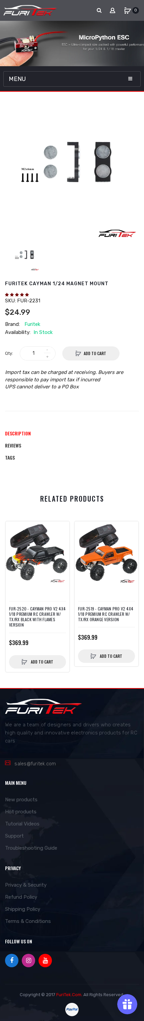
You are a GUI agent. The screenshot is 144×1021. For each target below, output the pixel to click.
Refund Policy (21, 897)
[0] (127, 10)
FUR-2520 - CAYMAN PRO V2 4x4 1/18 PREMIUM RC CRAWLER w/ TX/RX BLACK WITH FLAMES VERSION (37, 617)
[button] (17, 294)
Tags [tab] (10, 457)
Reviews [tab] (13, 445)
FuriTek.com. (69, 994)
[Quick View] (14, 543)
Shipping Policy (22, 909)
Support (14, 836)
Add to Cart (95, 353)
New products (21, 800)
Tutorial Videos (22, 824)
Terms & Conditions (28, 921)
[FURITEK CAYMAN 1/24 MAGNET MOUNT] (26, 257)
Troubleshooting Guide (31, 848)
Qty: (9, 353)
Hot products (21, 812)
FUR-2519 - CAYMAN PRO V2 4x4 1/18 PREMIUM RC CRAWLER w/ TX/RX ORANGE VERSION (105, 614)
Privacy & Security (26, 885)
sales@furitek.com (35, 764)
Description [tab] (18, 433)
